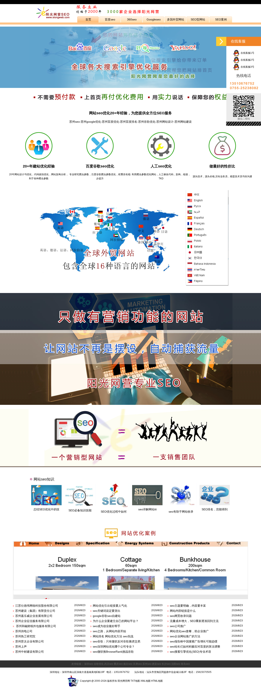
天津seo (137, 663)
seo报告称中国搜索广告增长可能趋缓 (193, 641)
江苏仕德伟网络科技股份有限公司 (36, 605)
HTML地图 (157, 680)
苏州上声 (21, 646)
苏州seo (147, 663)
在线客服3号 (246, 66)
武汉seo (108, 663)
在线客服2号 (246, 59)
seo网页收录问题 (181, 615)
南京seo (127, 663)
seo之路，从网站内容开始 (109, 631)
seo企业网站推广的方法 (185, 636)
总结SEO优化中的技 (46, 509)
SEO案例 (221, 19)
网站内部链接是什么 (183, 610)
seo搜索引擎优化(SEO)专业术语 (190, 651)
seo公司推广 (178, 626)
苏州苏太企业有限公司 (29, 641)
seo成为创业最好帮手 (106, 626)
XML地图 (145, 680)
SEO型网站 (198, 19)
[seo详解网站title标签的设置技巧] (147, 504)
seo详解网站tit (147, 509)
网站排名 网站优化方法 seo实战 (113, 636)
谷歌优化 (99, 663)
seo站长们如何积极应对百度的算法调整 (195, 646)
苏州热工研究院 (25, 636)
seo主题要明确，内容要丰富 (188, 605)
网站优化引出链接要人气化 (110, 605)
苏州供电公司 (23, 631)
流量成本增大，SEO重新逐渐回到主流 (194, 621)
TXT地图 (135, 680)
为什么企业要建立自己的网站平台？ (115, 621)
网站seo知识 (44, 479)
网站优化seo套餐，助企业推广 (189, 631)
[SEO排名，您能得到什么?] (214, 504)
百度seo (110, 19)
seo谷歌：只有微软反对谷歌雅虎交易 (116, 641)
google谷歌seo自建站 (107, 615)
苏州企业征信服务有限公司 (32, 621)
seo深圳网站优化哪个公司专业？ (114, 646)
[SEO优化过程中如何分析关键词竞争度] (113, 506)
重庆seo (118, 663)
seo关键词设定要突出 (106, 610)
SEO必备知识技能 (80, 510)
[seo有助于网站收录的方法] (181, 506)
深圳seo (88, 663)
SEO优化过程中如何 (114, 511)
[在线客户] (221, 41)
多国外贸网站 (175, 19)
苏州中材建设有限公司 (29, 651)
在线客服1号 (246, 53)
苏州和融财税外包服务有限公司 (35, 626)
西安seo (156, 663)
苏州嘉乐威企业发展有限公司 (33, 615)
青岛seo (185, 663)
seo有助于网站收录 (181, 511)
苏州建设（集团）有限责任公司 (35, 610)
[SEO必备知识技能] (80, 505)
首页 (88, 19)
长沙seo (166, 663)
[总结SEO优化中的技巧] (46, 504)
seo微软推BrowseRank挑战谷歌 (113, 651)
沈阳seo (175, 663)
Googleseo (154, 19)
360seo (132, 19)
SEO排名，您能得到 (215, 509)
